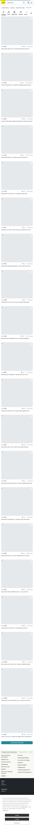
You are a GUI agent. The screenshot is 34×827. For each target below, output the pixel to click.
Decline (17, 819)
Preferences (17, 823)
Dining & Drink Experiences (24, 772)
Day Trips (20, 755)
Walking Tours (4, 759)
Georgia (12, 7)
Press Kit (3, 785)
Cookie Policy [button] (24, 806)
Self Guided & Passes (23, 758)
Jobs (2, 783)
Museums (20, 762)
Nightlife (3, 769)
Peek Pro (3, 791)
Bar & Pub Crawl (5, 766)
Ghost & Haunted (5, 762)
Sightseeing (4, 764)
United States (5, 7)
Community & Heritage (24, 760)
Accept (17, 815)
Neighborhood (21, 767)
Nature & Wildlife (22, 765)
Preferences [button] (5, 810)
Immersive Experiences (24, 770)
